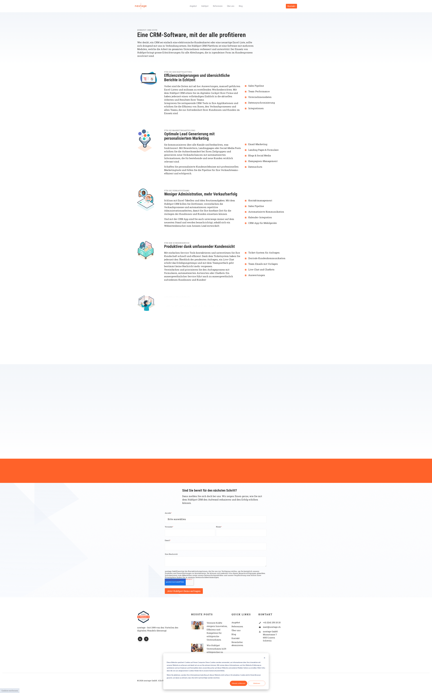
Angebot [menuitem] (193, 6)
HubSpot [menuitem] (204, 6)
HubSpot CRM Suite (147, 30)
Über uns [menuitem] (230, 6)
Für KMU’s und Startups (177, 297)
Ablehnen (256, 683)
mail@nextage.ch (272, 627)
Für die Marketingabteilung (179, 130)
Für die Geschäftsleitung (178, 72)
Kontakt (291, 6)
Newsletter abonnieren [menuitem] (237, 644)
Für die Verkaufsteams (176, 190)
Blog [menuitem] (241, 6)
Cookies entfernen (9, 690)
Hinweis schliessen (238, 683)
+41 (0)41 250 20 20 (272, 622)
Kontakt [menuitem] (236, 638)
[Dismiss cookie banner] (264, 658)
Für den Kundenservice (176, 243)
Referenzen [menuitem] (218, 6)
